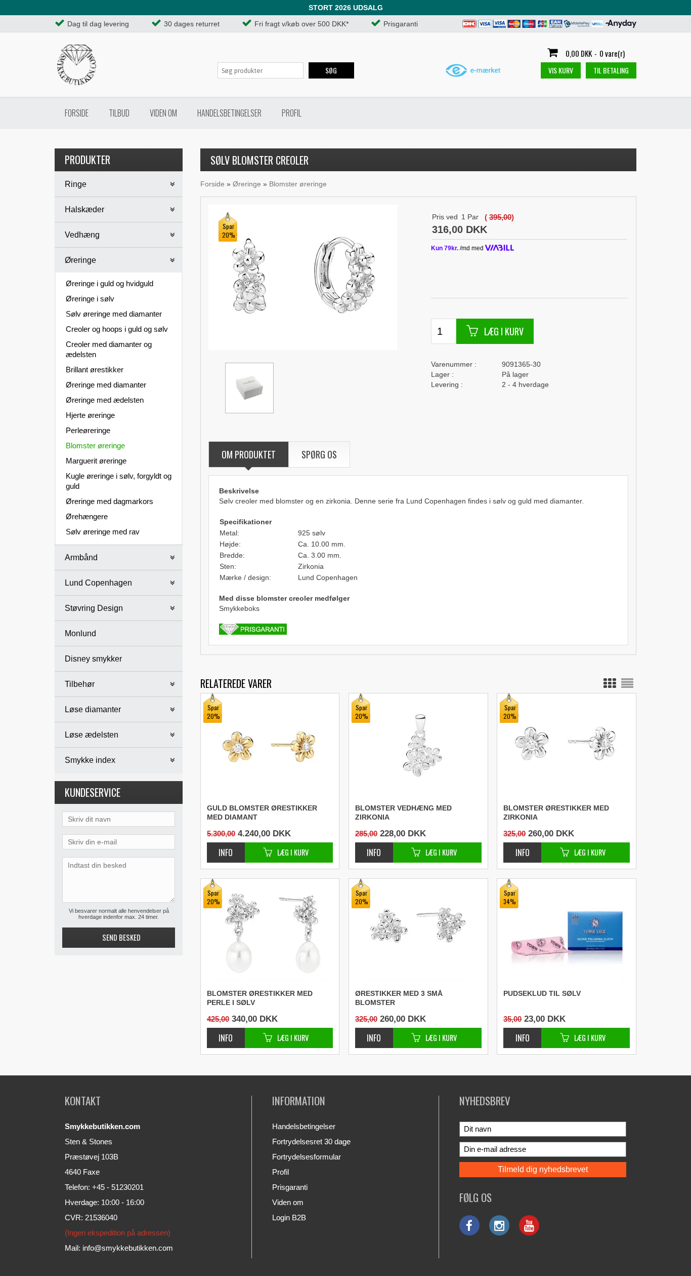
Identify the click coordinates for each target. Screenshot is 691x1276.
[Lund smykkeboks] (249, 388)
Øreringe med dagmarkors (109, 501)
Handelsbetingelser (229, 113)
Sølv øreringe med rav (103, 531)
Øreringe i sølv (90, 298)
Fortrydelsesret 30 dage (311, 1141)
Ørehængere (87, 516)
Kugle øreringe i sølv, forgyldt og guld (118, 481)
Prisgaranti (290, 1187)
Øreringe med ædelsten (105, 400)
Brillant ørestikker (94, 369)
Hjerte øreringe (90, 415)
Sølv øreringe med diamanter (114, 314)
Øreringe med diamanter (106, 384)
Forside (77, 113)
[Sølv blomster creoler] (302, 277)
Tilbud (119, 113)
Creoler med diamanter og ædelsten (109, 349)
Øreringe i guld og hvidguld (109, 283)
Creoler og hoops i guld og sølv (117, 329)
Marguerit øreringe (96, 460)
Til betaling (611, 70)
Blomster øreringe (95, 445)
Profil (291, 113)
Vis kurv (560, 70)
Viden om (163, 113)
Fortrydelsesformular (306, 1156)
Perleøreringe (88, 430)
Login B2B (289, 1217)
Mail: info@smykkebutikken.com (119, 1248)
